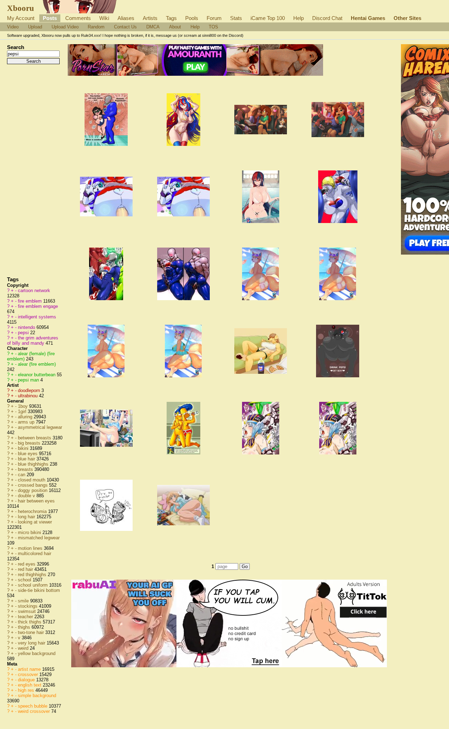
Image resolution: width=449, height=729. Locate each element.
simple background (37, 695)
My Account (20, 18)
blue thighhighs (34, 464)
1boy (23, 406)
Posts (50, 18)
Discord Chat (327, 18)
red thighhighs (33, 574)
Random (96, 26)
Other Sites (407, 18)
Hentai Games (368, 18)
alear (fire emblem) (37, 364)
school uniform (33, 585)
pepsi (24, 332)
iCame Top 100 (267, 18)
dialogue (27, 679)
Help (298, 18)
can (22, 474)
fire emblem (30, 301)
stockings (28, 606)
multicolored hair (34, 553)
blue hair (27, 458)
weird (24, 648)
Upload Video (65, 26)
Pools (191, 18)
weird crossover (34, 711)
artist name (30, 669)
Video (13, 26)
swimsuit (27, 611)
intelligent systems (37, 316)
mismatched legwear (39, 537)
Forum (214, 18)
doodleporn (29, 390)
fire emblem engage (38, 306)
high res (26, 690)
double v (27, 495)
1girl (23, 411)
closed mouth (32, 479)
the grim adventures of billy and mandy (32, 340)
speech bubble (33, 706)
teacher (26, 616)
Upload (35, 26)
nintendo (27, 327)
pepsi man (29, 380)
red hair (26, 569)
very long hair (32, 643)
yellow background (36, 653)
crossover (28, 674)
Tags (171, 18)
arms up (27, 422)
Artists (150, 18)
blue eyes (28, 453)
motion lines (31, 548)
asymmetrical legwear (40, 427)
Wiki (104, 18)
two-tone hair (31, 632)
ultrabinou (28, 395)
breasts (26, 469)
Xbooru (20, 8)
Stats (236, 18)
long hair (27, 516)
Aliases (126, 18)
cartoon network (34, 290)
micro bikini (30, 532)
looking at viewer (35, 522)
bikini (24, 448)
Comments (78, 18)
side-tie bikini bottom (39, 590)
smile (24, 600)
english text (30, 685)
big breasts (30, 443)
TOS (213, 26)
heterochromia (33, 511)
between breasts (35, 437)
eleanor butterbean (37, 374)
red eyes (27, 564)
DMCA (153, 26)
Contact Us (125, 26)
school (25, 579)
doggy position (33, 490)
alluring (26, 416)
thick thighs (30, 622)
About (175, 26)
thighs (25, 627)
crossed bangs (33, 485)
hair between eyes (36, 501)
